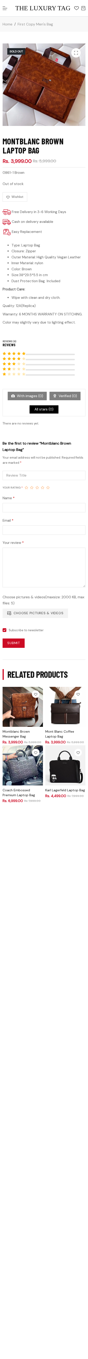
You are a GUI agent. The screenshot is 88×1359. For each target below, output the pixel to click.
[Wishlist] (76, 8)
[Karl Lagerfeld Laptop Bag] (65, 765)
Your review (13, 542)
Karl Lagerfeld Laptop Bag (65, 790)
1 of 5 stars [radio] (26, 487)
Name (9, 498)
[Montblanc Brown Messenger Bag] (23, 707)
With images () (29, 396)
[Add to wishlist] (35, 694)
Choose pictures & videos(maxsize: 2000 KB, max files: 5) (43, 600)
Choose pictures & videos (38, 613)
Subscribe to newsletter (26, 630)
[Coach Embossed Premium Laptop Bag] (23, 765)
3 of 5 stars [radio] (37, 487)
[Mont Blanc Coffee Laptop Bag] (65, 707)
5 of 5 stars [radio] (48, 487)
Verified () (67, 396)
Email (8, 520)
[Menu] (5, 8)
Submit (13, 643)
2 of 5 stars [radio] (31, 487)
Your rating (13, 487)
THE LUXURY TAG (42, 8)
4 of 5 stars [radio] (42, 487)
